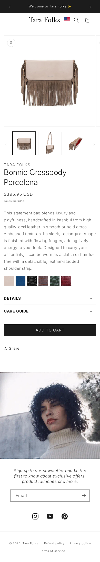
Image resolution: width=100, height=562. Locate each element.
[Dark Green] (54, 281)
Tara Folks (30, 543)
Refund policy (54, 543)
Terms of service (52, 551)
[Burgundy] (66, 281)
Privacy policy (80, 543)
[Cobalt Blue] (20, 281)
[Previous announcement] (9, 6)
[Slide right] (94, 144)
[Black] (32, 281)
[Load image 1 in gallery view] (24, 143)
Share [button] (14, 348)
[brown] (43, 281)
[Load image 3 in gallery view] (75, 143)
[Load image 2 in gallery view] (49, 143)
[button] (10, 20)
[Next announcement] (90, 6)
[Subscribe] (83, 496)
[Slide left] (5, 144)
